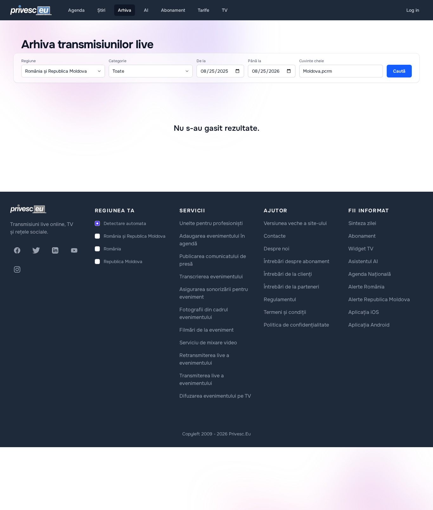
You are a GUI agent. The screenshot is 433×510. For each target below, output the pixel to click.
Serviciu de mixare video (208, 342)
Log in (412, 10)
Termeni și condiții (285, 312)
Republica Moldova (123, 261)
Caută (399, 71)
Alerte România (366, 286)
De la (201, 60)
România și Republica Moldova (134, 236)
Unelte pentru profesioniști (211, 223)
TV (225, 10)
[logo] (28, 208)
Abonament (173, 10)
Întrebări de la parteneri (291, 286)
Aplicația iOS (363, 312)
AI (146, 10)
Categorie (117, 60)
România (112, 249)
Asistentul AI (363, 261)
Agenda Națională (369, 274)
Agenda (76, 10)
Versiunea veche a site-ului (295, 223)
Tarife (203, 10)
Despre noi (276, 248)
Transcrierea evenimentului (211, 276)
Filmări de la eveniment (206, 330)
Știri (101, 10)
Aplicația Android (369, 324)
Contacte (275, 236)
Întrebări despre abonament (296, 261)
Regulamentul (280, 299)
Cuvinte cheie (311, 60)
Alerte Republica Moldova (379, 299)
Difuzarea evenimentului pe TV (215, 396)
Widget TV (360, 248)
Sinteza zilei (362, 223)
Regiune (28, 60)
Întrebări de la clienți (288, 274)
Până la (254, 60)
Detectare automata (125, 223)
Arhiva (124, 10)
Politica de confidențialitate (296, 324)
